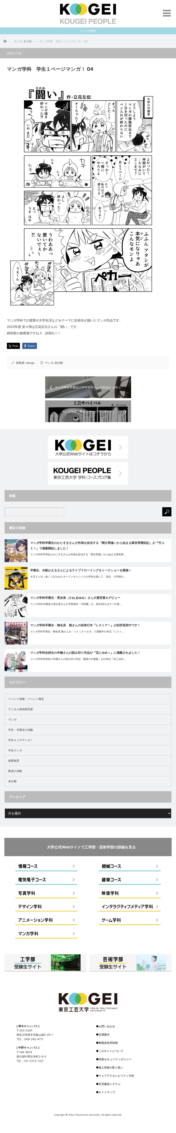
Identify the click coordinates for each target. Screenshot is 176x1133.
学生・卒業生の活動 (20, 729)
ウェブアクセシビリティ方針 (116, 1075)
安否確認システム (110, 1084)
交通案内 (104, 1034)
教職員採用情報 (108, 1042)
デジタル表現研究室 (20, 709)
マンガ (49, 362)
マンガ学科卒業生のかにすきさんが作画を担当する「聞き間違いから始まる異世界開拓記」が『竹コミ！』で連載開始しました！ (97, 545)
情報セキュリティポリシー (115, 1059)
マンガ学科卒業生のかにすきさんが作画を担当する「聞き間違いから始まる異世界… (78, 554)
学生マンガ (15, 750)
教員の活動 (15, 771)
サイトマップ (107, 1092)
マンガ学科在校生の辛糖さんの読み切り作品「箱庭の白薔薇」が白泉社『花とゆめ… (78, 659)
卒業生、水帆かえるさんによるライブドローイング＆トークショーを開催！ (81, 570)
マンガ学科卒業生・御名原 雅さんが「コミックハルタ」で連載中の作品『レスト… (77, 631)
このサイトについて (111, 1051)
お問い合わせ (107, 1026)
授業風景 (13, 760)
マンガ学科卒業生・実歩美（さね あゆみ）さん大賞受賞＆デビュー (75, 597)
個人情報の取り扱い (111, 1067)
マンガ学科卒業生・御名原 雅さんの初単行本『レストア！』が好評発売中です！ (85, 625)
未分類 (59, 362)
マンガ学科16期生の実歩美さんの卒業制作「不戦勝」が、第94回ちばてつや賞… (75, 604)
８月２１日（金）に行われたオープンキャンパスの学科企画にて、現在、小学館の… (78, 576)
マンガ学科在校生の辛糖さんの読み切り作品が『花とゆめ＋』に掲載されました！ (85, 652)
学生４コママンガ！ (20, 740)
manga (30, 362)
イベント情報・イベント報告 (26, 699)
